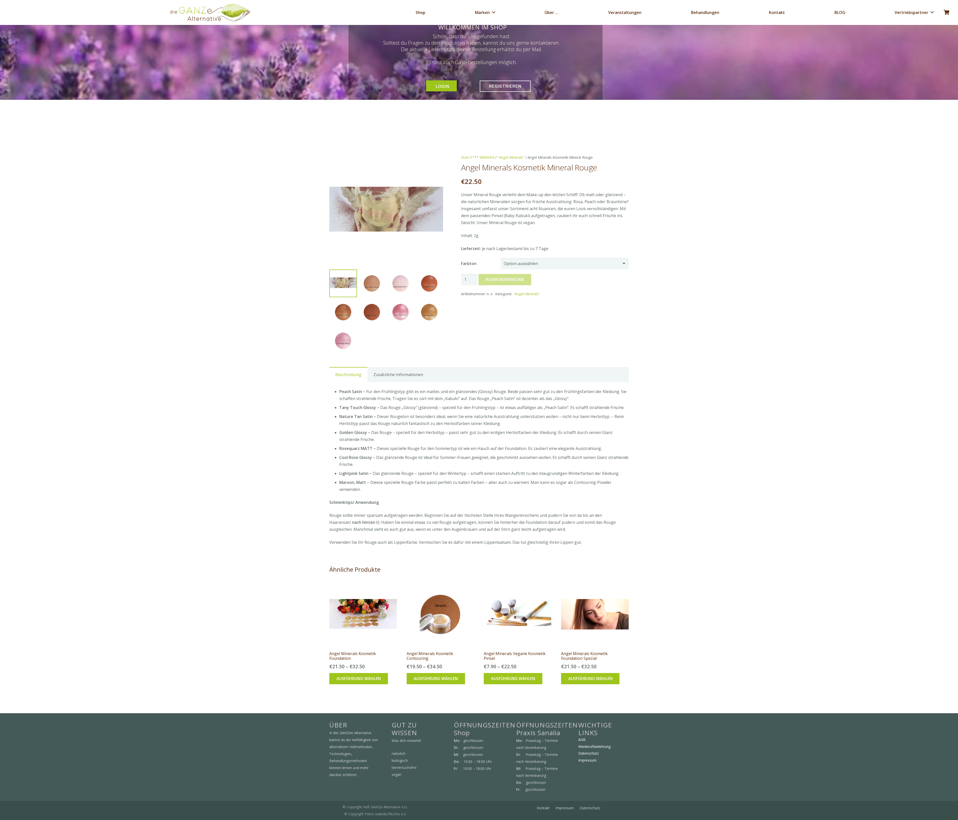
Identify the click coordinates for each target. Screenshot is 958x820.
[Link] (210, 12)
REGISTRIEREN (505, 86)
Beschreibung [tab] (348, 374)
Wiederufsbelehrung (594, 746)
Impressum (587, 760)
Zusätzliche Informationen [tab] (398, 374)
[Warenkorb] (946, 12)
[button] (435, 163)
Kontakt (543, 808)
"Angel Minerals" (510, 157)
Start (465, 157)
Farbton (469, 263)
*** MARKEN (483, 157)
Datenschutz (588, 753)
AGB (582, 739)
